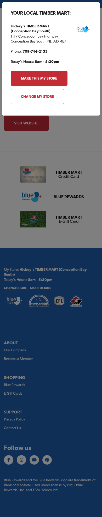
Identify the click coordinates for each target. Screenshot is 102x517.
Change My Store (37, 96)
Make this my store (39, 78)
